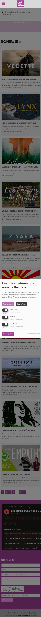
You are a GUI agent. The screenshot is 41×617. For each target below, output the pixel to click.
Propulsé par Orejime (34, 333)
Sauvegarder (8, 334)
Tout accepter (8, 304)
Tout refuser (21, 304)
